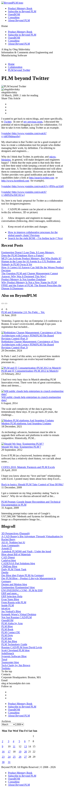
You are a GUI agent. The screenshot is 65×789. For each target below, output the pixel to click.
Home (11, 64)
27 (25, 756)
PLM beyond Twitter (19, 70)
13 (25, 746)
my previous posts (33, 121)
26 (20, 756)
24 (9, 756)
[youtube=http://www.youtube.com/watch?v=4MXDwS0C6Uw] (23, 193)
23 (3, 756)
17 (9, 751)
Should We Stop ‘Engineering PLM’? (21, 446)
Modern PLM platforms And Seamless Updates (26, 423)
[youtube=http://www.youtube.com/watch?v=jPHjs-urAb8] (32, 186)
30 (3, 762)
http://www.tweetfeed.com (15, 180)
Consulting (14, 17)
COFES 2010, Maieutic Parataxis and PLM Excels (28, 467)
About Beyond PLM (19, 20)
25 (14, 756)
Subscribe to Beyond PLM (22, 11)
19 (20, 751)
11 (14, 746)
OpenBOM (14, 14)
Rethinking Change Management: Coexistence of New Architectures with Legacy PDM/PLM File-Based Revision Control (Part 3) (30, 344)
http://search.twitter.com (41, 177)
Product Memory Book (20, 8)
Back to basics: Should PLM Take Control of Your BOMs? (32, 484)
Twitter (7, 121)
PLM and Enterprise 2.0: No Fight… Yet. (23, 312)
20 (25, 751)
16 (3, 751)
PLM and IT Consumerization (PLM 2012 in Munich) (29, 370)
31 (9, 762)
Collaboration (15, 67)
